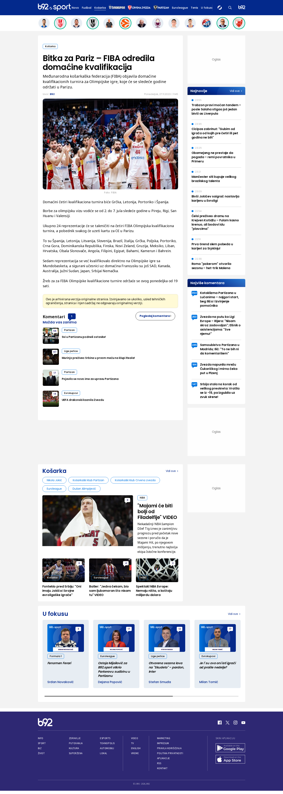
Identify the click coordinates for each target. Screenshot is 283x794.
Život (41, 753)
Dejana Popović (110, 682)
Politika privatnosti (170, 753)
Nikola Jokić (54, 480)
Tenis (194, 8)
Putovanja (76, 743)
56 (54, 330)
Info (40, 738)
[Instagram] (235, 722)
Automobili (107, 748)
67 (54, 351)
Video (134, 738)
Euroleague (180, 8)
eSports (105, 738)
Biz (40, 748)
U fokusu (207, 8)
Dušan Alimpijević (84, 489)
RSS (159, 763)
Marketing (163, 738)
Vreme (135, 753)
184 (194, 364)
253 (194, 316)
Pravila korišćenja (169, 748)
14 (55, 393)
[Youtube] (243, 722)
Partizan (69, 330)
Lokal (103, 753)
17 (55, 372)
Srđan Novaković (60, 682)
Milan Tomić (208, 682)
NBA (142, 497)
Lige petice (71, 351)
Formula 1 (56, 656)
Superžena (76, 753)
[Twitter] (227, 722)
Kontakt (162, 768)
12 (179, 628)
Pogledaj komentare (155, 316)
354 (194, 293)
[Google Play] (230, 748)
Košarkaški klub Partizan (88, 480)
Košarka (100, 8)
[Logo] (54, 7)
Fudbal (86, 8)
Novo (75, 8)
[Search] (230, 7)
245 (194, 345)
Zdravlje (75, 738)
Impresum (163, 743)
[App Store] (230, 760)
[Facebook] (220, 722)
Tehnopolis (107, 743)
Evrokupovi (71, 393)
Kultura (74, 748)
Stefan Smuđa (160, 682)
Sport (42, 743)
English (136, 748)
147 (194, 384)
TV (132, 743)
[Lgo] (241, 7)
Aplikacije (163, 758)
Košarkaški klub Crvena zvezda (135, 480)
